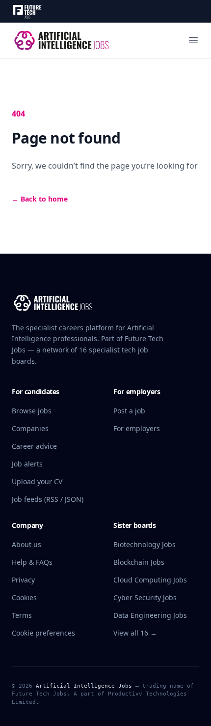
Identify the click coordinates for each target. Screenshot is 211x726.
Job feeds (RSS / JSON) (47, 499)
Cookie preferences (43, 633)
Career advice (34, 446)
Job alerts (27, 463)
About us (26, 544)
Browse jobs (32, 410)
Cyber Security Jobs (145, 597)
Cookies (24, 597)
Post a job (129, 410)
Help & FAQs (32, 562)
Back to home (40, 198)
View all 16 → (135, 633)
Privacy (23, 579)
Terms (22, 615)
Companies (30, 428)
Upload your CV (37, 481)
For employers (136, 428)
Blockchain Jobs (138, 562)
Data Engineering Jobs (150, 615)
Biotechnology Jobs (144, 544)
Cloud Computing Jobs (150, 579)
